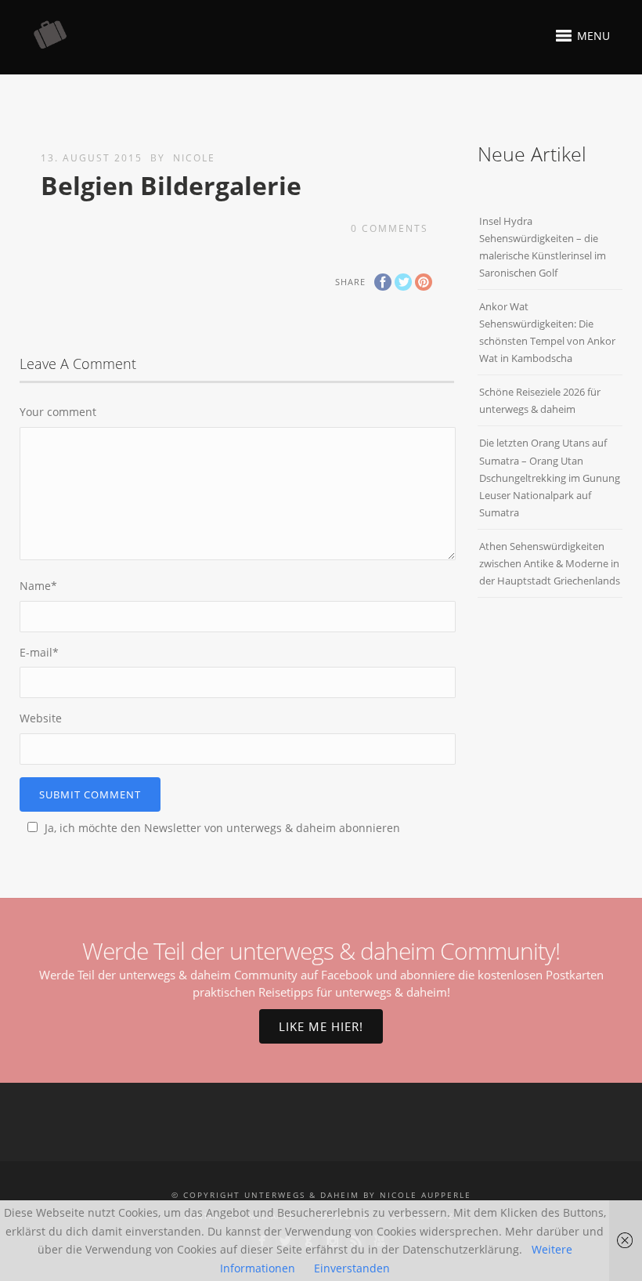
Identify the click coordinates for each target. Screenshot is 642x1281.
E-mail (39, 652)
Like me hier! (321, 1026)
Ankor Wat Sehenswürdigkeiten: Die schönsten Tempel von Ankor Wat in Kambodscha (547, 332)
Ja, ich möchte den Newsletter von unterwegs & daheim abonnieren (222, 827)
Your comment (58, 411)
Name (38, 585)
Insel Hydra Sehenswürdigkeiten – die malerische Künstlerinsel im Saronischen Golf (542, 247)
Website (41, 718)
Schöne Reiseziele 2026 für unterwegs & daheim (540, 400)
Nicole (194, 158)
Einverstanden (352, 1268)
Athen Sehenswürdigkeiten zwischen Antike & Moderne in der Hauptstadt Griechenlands (549, 563)
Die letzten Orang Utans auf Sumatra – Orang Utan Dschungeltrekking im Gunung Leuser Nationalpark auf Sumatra (549, 477)
